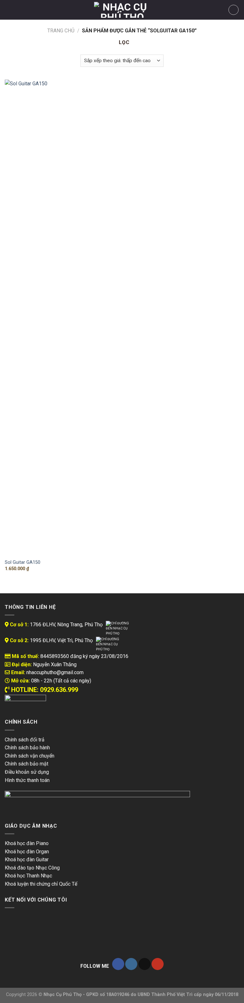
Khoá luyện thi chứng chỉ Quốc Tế (41, 884)
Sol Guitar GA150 (22, 562)
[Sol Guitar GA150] (42, 317)
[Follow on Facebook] (118, 964)
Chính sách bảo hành (27, 748)
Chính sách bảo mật (26, 764)
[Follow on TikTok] (145, 964)
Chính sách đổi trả (24, 740)
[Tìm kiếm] (19, 10)
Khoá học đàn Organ (27, 852)
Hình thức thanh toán (27, 780)
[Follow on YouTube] (158, 964)
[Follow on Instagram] (131, 964)
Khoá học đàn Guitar (27, 859)
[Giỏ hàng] (233, 10)
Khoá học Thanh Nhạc (28, 876)
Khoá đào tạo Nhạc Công (32, 868)
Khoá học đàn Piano (27, 843)
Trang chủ (60, 31)
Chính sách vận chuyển (29, 756)
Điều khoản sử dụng (27, 772)
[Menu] (8, 9)
